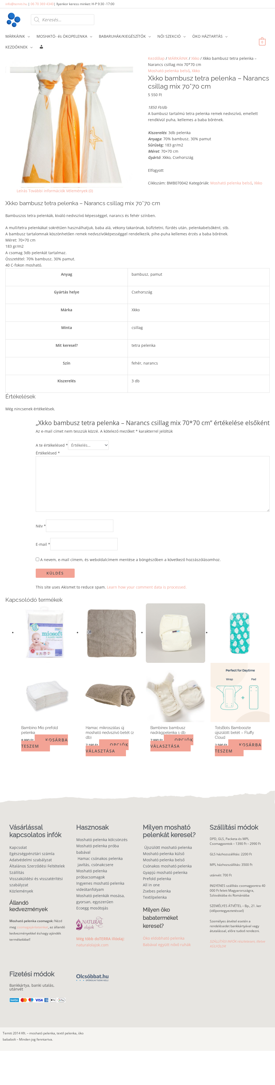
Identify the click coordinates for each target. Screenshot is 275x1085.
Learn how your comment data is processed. (147, 587)
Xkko (195, 58)
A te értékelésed (52, 445)
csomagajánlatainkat (32, 927)
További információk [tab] (46, 190)
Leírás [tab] (22, 190)
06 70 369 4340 (42, 4)
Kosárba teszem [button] (44, 743)
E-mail (43, 544)
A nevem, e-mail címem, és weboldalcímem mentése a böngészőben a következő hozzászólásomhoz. (130, 559)
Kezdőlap (156, 58)
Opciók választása (107, 748)
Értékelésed (48, 453)
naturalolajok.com (92, 944)
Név (41, 525)
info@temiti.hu (16, 4)
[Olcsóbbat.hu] (92, 974)
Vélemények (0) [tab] (79, 190)
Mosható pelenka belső (169, 70)
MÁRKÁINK (178, 58)
